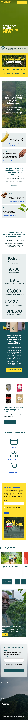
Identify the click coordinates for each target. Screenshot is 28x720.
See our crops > (14, 185)
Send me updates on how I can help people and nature (14, 665)
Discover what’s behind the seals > (14, 51)
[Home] (7, 2)
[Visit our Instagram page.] (18, 716)
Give (22, 2)
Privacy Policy (6, 716)
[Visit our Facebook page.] (16, 716)
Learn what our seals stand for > (14, 370)
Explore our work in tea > (9, 215)
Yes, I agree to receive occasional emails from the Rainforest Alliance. (14, 508)
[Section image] (11, 563)
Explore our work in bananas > (14, 144)
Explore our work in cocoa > (10, 160)
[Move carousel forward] (23, 581)
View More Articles (7, 581)
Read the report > (21, 73)
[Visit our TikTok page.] (21, 716)
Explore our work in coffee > (16, 201)
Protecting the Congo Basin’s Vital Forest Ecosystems (10, 567)
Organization (5, 683)
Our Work (5, 634)
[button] (2, 2)
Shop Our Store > (14, 472)
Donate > (14, 447)
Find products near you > (9, 421)
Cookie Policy (12, 716)
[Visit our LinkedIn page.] (20, 716)
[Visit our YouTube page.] (23, 716)
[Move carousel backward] (17, 581)
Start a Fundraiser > (14, 460)
